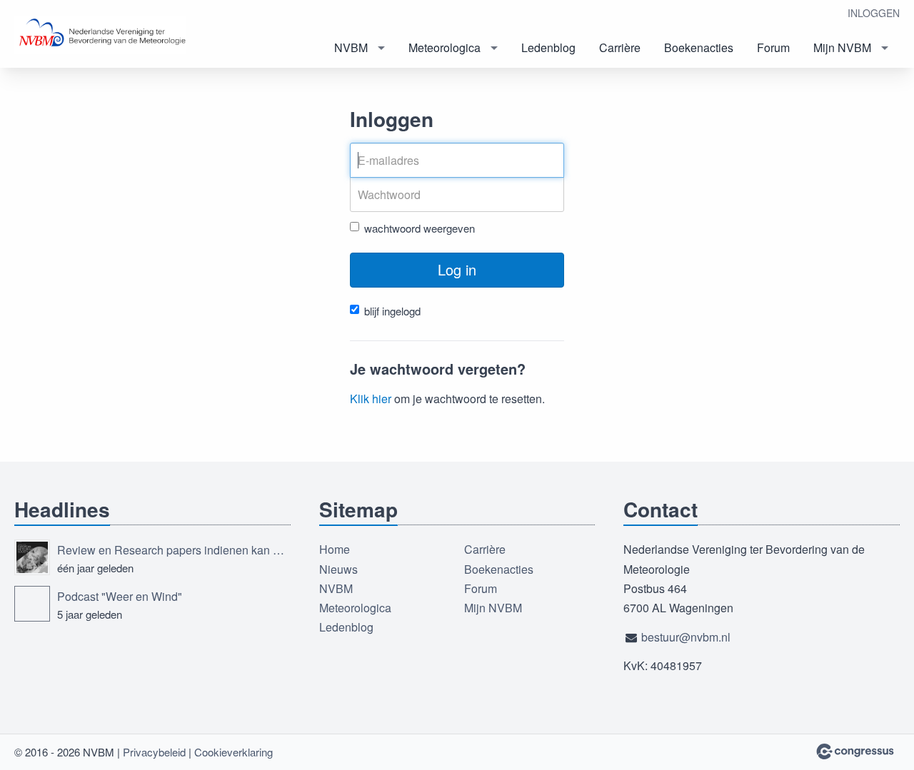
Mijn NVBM (842, 47)
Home (334, 549)
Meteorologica (444, 47)
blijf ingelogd (392, 310)
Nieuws (338, 569)
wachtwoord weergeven (419, 228)
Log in (457, 269)
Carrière (620, 47)
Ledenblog (548, 47)
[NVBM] (100, 35)
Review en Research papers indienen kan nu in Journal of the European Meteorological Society (174, 550)
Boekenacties (698, 47)
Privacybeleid (154, 751)
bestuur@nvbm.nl (685, 637)
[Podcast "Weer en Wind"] (32, 604)
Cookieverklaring (233, 751)
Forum (773, 47)
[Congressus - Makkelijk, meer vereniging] (855, 751)
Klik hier (370, 398)
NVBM (351, 47)
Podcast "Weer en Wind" (119, 596)
